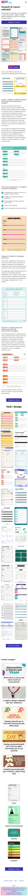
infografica (14, 860)
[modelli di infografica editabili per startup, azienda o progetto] (14, 850)
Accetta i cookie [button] (10, 893)
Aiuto (15, 880)
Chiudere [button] (19, 893)
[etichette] (14, 833)
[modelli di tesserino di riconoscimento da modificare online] (14, 815)
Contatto (21, 880)
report (14, 803)
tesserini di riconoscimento (14, 826)
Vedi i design (14, 67)
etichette (14, 838)
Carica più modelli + (14, 645)
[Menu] (26, 2)
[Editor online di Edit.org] (6, 2)
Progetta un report (14, 22)
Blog (14, 885)
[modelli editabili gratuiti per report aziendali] (14, 793)
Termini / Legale (8, 880)
